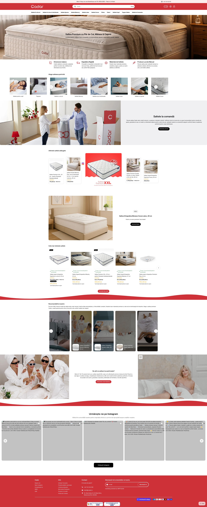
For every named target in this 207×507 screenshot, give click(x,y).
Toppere (38, 96)
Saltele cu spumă (139, 96)
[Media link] (103, 37)
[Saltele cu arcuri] (58, 86)
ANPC (36, 489)
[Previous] (51, 87)
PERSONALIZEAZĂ (163, 128)
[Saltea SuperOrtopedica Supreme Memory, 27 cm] (126, 259)
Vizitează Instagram (103, 465)
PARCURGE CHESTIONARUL (103, 381)
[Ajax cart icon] (174, 6)
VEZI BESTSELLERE (103, 291)
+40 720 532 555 (167, 1)
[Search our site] (75, 6)
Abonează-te (143, 484)
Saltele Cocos (159, 96)
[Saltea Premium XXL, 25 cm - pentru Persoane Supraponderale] (56, 166)
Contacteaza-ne (39, 487)
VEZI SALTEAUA (135, 224)
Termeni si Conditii (63, 491)
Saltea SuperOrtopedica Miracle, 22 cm (81, 275)
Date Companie (38, 485)
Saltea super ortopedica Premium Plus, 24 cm (148, 275)
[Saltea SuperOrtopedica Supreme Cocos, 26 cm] (151, 167)
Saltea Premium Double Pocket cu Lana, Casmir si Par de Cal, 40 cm (133, 175)
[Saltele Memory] (78, 86)
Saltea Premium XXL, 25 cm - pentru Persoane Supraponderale (55, 176)
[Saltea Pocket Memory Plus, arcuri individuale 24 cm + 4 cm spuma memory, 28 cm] (73, 164)
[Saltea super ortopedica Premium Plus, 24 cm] (148, 259)
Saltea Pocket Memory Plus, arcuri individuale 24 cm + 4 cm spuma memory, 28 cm (73, 175)
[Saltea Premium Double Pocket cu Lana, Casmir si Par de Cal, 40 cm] (133, 165)
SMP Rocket (120, 488)
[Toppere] (38, 86)
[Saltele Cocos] (159, 86)
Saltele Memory (79, 96)
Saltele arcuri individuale (99, 96)
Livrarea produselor (63, 487)
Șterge (132, 6)
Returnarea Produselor (64, 489)
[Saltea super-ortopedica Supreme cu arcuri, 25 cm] (59, 259)
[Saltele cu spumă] (139, 86)
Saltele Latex (119, 96)
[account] (170, 6)
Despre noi (37, 483)
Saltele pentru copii (18, 96)
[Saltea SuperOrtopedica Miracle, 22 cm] (81, 259)
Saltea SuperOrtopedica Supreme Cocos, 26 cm (150, 176)
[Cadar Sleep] (37, 6)
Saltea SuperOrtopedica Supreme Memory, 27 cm (123, 275)
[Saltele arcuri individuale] (99, 86)
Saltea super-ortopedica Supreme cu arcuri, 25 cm (57, 275)
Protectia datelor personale (65, 485)
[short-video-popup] (59, 331)
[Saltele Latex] (119, 86)
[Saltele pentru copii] (18, 86)
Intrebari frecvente (63, 483)
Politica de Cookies (63, 493)
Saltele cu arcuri (58, 96)
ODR (36, 491)
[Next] (156, 87)
